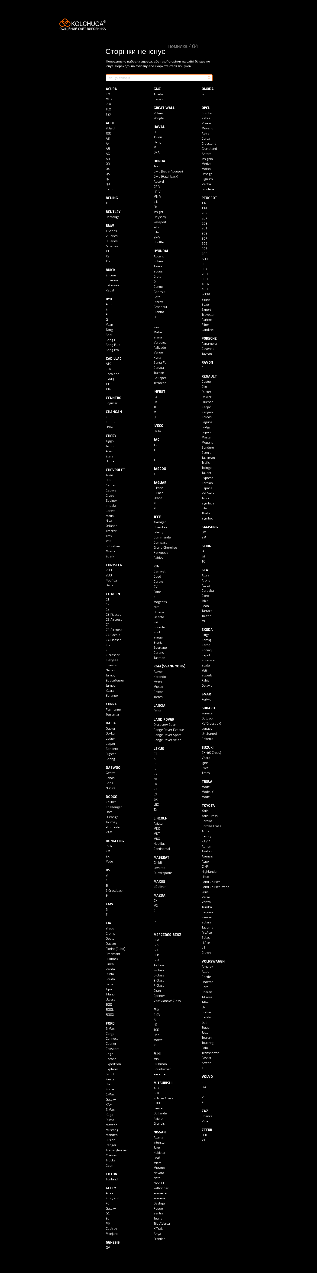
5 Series (112, 246)
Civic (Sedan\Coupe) (168, 171)
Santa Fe (160, 363)
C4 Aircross (114, 630)
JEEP (157, 517)
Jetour (110, 446)
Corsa (206, 139)
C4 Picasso (113, 640)
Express (207, 478)
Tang (109, 330)
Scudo (110, 979)
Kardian (207, 483)
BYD (109, 299)
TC (203, 561)
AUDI (110, 123)
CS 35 (110, 417)
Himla (110, 461)
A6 (108, 154)
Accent (159, 256)
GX (156, 799)
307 (204, 239)
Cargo (110, 1034)
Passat (206, 1058)
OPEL (206, 108)
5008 (206, 294)
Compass (160, 542)
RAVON (207, 362)
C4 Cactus (113, 635)
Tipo (109, 989)
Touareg (207, 1043)
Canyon (159, 99)
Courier (111, 1044)
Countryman (162, 1069)
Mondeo (112, 1135)
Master (207, 437)
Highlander (210, 872)
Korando (160, 677)
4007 (205, 284)
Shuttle (159, 242)
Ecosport (112, 1049)
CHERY (111, 436)
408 (204, 254)
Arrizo (110, 451)
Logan (110, 744)
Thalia (206, 513)
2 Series (112, 236)
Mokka (206, 169)
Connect (112, 1039)
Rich (109, 846)
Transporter (210, 1053)
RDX (109, 104)
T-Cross (207, 997)
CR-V (157, 187)
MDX (109, 99)
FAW (109, 904)
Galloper (160, 378)
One (156, 1035)
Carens (159, 653)
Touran (207, 1038)
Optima (159, 612)
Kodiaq (207, 650)
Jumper (111, 686)
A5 (108, 149)
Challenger (114, 807)
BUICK (110, 270)
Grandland (209, 149)
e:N (156, 202)
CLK (156, 955)
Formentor (113, 710)
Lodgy (110, 739)
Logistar (111, 403)
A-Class (159, 965)
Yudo (109, 861)
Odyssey (160, 217)
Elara (109, 456)
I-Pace (158, 498)
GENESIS (113, 1242)
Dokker (111, 733)
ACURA (111, 89)
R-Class (159, 986)
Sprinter (159, 996)
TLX (108, 109)
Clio (204, 387)
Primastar (161, 1193)
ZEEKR (207, 1130)
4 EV (157, 1015)
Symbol (207, 518)
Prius (205, 892)
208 (204, 223)
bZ (203, 948)
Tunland (112, 1179)
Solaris (159, 261)
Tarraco (207, 611)
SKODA (207, 630)
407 (204, 249)
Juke (157, 1148)
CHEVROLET (115, 470)
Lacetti (110, 511)
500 (109, 1005)
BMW (110, 226)
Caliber (111, 802)
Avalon (207, 851)
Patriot (158, 558)
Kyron (158, 682)
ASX (156, 1088)
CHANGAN (114, 412)
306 (204, 233)
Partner (207, 320)
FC (107, 1203)
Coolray (111, 1229)
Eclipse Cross (163, 1098)
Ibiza (205, 601)
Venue (158, 352)
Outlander (161, 1113)
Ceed (157, 577)
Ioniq (157, 327)
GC (108, 1213)
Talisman (208, 458)
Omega (207, 174)
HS (156, 1025)
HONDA (159, 161)
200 (109, 570)
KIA (156, 566)
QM (204, 532)
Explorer (112, 1069)
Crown (206, 953)
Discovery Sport (165, 725)
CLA (156, 940)
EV (156, 587)
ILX (108, 94)
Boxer (206, 305)
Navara (159, 1173)
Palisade (160, 348)
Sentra (158, 1213)
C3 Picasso (113, 614)
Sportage (160, 648)
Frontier (159, 1239)
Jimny (206, 773)
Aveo (109, 475)
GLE (156, 950)
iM (203, 556)
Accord (159, 182)
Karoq (206, 645)
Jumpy (110, 675)
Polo (205, 1048)
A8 (108, 159)
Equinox (111, 501)
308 (204, 244)
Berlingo (112, 695)
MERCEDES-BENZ (167, 935)
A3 (108, 139)
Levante (159, 868)
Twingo (207, 468)
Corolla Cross (211, 826)
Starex (158, 302)
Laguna (207, 422)
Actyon (159, 672)
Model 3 (207, 797)
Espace (207, 488)
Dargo (158, 142)
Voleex (159, 113)
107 (204, 203)
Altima (158, 1137)
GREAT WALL (164, 108)
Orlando (111, 526)
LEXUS (159, 749)
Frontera (208, 189)
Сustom (111, 1155)
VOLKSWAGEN (213, 961)
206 (204, 213)
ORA (157, 152)
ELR (108, 369)
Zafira (206, 118)
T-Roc (206, 1002)
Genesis (159, 292)
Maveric (111, 1125)
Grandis (159, 1124)
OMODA (208, 89)
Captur (206, 382)
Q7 (108, 179)
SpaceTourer (115, 680)
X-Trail (158, 1229)
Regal (110, 290)
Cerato (158, 582)
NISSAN (160, 1132)
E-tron (110, 189)
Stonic (158, 642)
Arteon (206, 1063)
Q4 (108, 169)
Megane (207, 442)
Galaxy (111, 1099)
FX (155, 397)
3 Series (112, 241)
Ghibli (158, 863)
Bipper (206, 299)
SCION (206, 546)
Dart (109, 812)
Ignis (205, 763)
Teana (158, 1218)
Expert (206, 310)
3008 (206, 279)
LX (155, 794)
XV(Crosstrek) (211, 724)
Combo (207, 113)
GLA (156, 960)
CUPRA (111, 704)
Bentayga (113, 217)
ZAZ (205, 1111)
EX (108, 856)
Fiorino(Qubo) (115, 949)
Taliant (206, 473)
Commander (163, 537)
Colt (156, 1093)
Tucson (159, 373)
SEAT (206, 570)
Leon (205, 606)
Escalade (112, 374)
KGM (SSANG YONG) (169, 666)
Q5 (108, 174)
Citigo (206, 635)
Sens (109, 783)
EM (108, 851)
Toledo (206, 616)
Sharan (207, 992)
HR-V (157, 192)
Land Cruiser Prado (215, 887)
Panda (110, 969)
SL (107, 1218)
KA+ (109, 1105)
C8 (108, 650)
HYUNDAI (161, 251)
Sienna (207, 917)
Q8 (108, 184)
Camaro (111, 485)
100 (108, 133)
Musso (158, 687)
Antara (206, 154)
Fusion (110, 1140)
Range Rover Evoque (169, 730)
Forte (157, 592)
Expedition (113, 1064)
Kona (157, 358)
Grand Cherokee (165, 548)
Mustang (112, 1130)
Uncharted (209, 734)
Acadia (159, 94)
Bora (205, 987)
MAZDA (159, 895)
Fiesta (110, 1079)
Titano (110, 994)
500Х (110, 1015)
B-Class (159, 970)
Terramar (112, 714)
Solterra (207, 739)
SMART (207, 694)
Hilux (205, 877)
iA (203, 551)
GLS (156, 945)
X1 (107, 251)
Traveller (208, 315)
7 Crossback (114, 891)
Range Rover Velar (167, 740)
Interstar (160, 1143)
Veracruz (160, 342)
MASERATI (162, 857)
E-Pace (158, 493)
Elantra (159, 312)
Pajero (158, 1118)
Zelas (206, 938)
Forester (208, 713)
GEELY (111, 1188)
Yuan (109, 325)
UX (156, 784)
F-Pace (158, 488)
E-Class (159, 980)
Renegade (161, 552)
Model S (207, 787)
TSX (108, 114)
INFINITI (160, 392)
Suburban (113, 546)
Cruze (110, 495)
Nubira (110, 788)
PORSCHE (209, 338)
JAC (156, 440)
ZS (155, 1045)
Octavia (207, 686)
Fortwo (206, 699)
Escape (111, 1059)
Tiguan (206, 1027)
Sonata (159, 368)
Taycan (207, 354)
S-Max (110, 1110)
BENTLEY (113, 212)
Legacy (207, 729)
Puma (110, 1120)
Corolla (207, 821)
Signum (207, 179)
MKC (157, 829)
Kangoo (207, 412)
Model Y (207, 792)
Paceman (160, 1074)
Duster (110, 729)
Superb (207, 675)
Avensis (207, 856)
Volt (108, 541)
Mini (156, 1059)
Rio (156, 622)
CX (155, 901)
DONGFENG (115, 841)
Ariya (157, 1234)
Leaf (157, 1158)
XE (155, 503)
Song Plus (113, 345)
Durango (112, 817)
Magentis (160, 602)
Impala (111, 506)
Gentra (111, 773)
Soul (157, 632)
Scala (206, 665)
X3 (108, 203)
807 (204, 269)
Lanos (110, 778)
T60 (156, 1030)
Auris (205, 831)
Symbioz (208, 503)
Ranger (111, 1145)
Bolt (108, 480)
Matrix (158, 332)
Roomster (209, 660)
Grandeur (160, 307)
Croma (111, 933)
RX (155, 774)
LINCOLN (160, 818)
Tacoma (207, 927)
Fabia (206, 680)
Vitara (206, 758)
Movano (207, 128)
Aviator (159, 824)
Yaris (205, 811)
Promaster (113, 827)
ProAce (207, 933)
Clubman (160, 1064)
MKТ (157, 834)
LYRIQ (110, 379)
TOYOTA (208, 806)
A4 (108, 144)
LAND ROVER (164, 719)
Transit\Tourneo (117, 1150)
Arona (206, 580)
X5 (108, 261)
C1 (107, 599)
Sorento (159, 627)
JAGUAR (160, 483)
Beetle (206, 977)
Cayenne (208, 349)
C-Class (159, 975)
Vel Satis (208, 493)
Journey (111, 822)
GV (108, 1248)
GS (156, 769)
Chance (207, 1116)
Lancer (159, 1108)
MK (108, 1224)
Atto (109, 304)
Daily (157, 431)
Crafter (206, 1012)
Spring (110, 759)
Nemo (110, 670)
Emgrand (112, 1198)
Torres (158, 697)
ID (203, 1068)
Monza (111, 551)
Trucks (110, 1160)
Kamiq (206, 640)
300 (109, 575)
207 (204, 218)
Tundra (207, 907)
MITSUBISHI (163, 1083)
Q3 (108, 164)
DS (108, 870)
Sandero (112, 749)
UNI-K (109, 427)
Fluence (207, 402)
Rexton (159, 692)
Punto (110, 974)
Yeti (204, 670)
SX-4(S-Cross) (211, 753)
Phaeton (207, 982)
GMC (157, 89)
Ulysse (111, 999)
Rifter (205, 325)
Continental (162, 849)
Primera (159, 1198)
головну (142, 66)
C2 (108, 604)
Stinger (159, 637)
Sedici (110, 984)
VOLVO (207, 1077)
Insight (158, 212)
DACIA (111, 723)
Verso (206, 897)
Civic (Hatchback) (166, 176)
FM (204, 1087)
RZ (155, 789)
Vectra (206, 184)
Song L (111, 340)
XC (203, 1102)
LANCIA (159, 706)
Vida (205, 1121)
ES (155, 764)
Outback (207, 718)
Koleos (207, 417)
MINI (157, 1054)
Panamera (209, 344)
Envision (112, 280)
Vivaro (206, 123)
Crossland (209, 144)
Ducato (111, 944)
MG (156, 1009)
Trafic (206, 463)
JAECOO (160, 469)
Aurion (206, 846)
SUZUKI (207, 747)
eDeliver (160, 887)
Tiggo (110, 441)
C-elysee (112, 660)
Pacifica (111, 580)
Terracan (160, 383)
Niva (109, 521)
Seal (109, 335)
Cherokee (160, 527)
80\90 (110, 128)
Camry (206, 836)
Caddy (206, 1017)
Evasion (111, 665)
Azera (158, 266)
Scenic (206, 453)
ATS (108, 364)
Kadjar (206, 407)
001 (204, 1135)
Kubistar (159, 1153)
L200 (157, 1103)
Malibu (111, 516)
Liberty (158, 532)
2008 (206, 274)
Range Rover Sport (167, 735)
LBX (156, 805)
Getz (157, 297)
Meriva (206, 164)
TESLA (207, 781)
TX (155, 810)
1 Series (111, 231)
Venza (206, 902)
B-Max (110, 1029)
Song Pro (112, 350)
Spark (110, 556)
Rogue (158, 1208)
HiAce (206, 943)
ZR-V (157, 237)
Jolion (158, 137)
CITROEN (113, 594)
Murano (159, 1168)
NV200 (159, 1183)
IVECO (158, 426)
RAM (109, 832)
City (156, 232)
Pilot (157, 227)
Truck (205, 498)
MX (156, 906)
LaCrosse (112, 285)
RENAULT (209, 376)
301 (204, 228)
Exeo (205, 596)
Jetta (205, 1033)
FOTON (111, 1174)
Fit (155, 207)
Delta (109, 585)
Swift (205, 768)
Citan (157, 991)
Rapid (206, 655)
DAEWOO (113, 768)
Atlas (109, 1193)
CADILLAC (114, 359)
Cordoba (208, 591)
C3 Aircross (114, 620)
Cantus (159, 287)
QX (156, 402)
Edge (109, 1054)
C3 (108, 609)
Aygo (205, 861)
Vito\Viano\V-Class (167, 1001)
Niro (156, 607)
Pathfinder (161, 1188)
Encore (111, 275)
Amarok (207, 967)
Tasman (159, 658)
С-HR (205, 867)
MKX (157, 839)
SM (204, 537)
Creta (157, 276)
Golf (204, 1022)
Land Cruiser (211, 882)
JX (155, 407)
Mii (204, 621)
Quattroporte (163, 873)
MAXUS (159, 881)
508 (205, 259)
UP (203, 1007)
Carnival (159, 571)
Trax (109, 536)
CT (155, 754)
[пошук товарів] (209, 77)
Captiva (111, 490)
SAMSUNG (210, 527)
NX (156, 779)
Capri (109, 1165)
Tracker (111, 531)
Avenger (160, 522)
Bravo (110, 928)
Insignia (207, 159)
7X (203, 1140)
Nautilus (159, 844)
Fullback (112, 959)
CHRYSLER (114, 565)
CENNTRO (113, 398)
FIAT (109, 923)
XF (155, 508)
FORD (110, 1023)
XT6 (108, 389)
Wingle (159, 118)
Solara (206, 922)
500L (110, 1010)
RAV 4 (206, 841)
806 (204, 264)
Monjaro (112, 1234)
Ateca (206, 586)
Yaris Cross (210, 816)
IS (155, 759)
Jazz (157, 166)
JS (155, 445)
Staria (158, 337)
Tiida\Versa (162, 1224)
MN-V (157, 197)
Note (157, 1178)
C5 (108, 645)
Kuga (109, 1115)
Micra (158, 1163)
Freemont (113, 954)
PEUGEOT (209, 198)
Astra (205, 133)
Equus (158, 271)
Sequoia (207, 912)
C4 (108, 625)
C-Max (110, 1094)
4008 (206, 289)
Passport (160, 222)
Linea (110, 964)
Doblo (110, 939)
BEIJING (112, 198)
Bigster (111, 754)
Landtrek (208, 330)
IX (155, 282)
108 (204, 208)
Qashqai (159, 1203)
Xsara (110, 691)
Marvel (159, 1040)
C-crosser (113, 655)
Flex (109, 1084)
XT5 (108, 384)
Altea (205, 575)
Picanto (159, 617)
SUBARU (208, 708)
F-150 (110, 1074)
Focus (110, 1089)
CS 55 (110, 422)
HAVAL (159, 127)
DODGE (111, 797)
